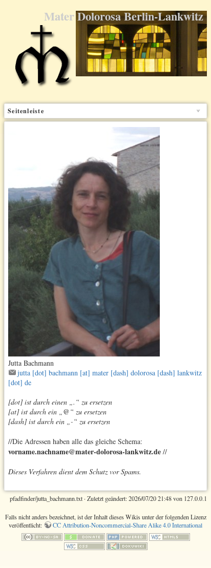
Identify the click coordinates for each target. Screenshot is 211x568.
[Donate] (84, 536)
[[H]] (42, 61)
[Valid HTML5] (169, 536)
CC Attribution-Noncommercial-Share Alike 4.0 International (127, 525)
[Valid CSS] (84, 545)
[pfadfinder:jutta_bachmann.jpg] (84, 240)
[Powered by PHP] (127, 536)
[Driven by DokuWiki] (127, 545)
